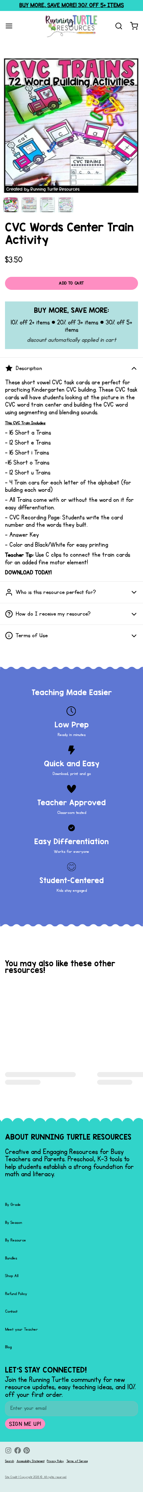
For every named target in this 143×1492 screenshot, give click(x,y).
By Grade (13, 1204)
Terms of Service (77, 1461)
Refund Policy (16, 1293)
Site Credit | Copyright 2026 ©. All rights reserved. (36, 1477)
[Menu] (11, 25)
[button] (71, 283)
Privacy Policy (55, 1461)
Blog (8, 1347)
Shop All (11, 1275)
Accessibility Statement (31, 1461)
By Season (13, 1222)
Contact (11, 1311)
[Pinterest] (26, 1450)
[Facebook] (17, 1450)
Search (9, 1461)
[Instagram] (8, 1450)
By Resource (15, 1240)
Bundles (11, 1258)
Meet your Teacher (21, 1329)
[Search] (116, 26)
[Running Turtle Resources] (71, 26)
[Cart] (131, 25)
